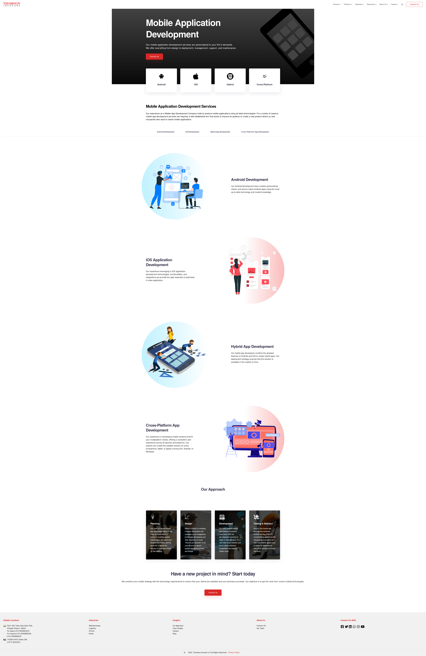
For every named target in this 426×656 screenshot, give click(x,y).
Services (336, 4)
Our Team (260, 628)
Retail (91, 634)
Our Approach (178, 626)
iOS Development (192, 132)
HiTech (91, 631)
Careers (394, 4)
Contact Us (414, 4)
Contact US (261, 626)
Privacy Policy (234, 652)
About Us (383, 4)
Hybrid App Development (220, 132)
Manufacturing (94, 626)
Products (347, 4)
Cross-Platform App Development (255, 132)
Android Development (165, 132)
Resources (371, 4)
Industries (359, 4)
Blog (174, 634)
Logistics (92, 628)
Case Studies (178, 628)
